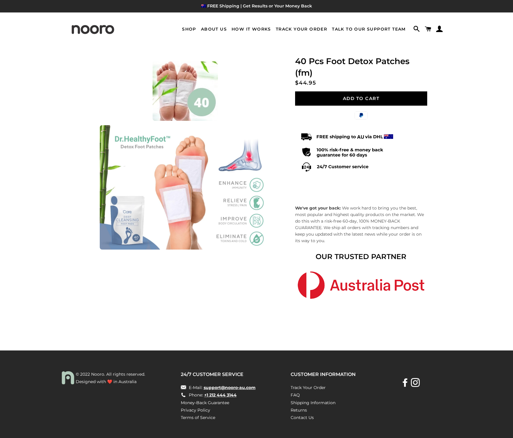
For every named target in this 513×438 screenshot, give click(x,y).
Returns (299, 410)
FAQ (295, 395)
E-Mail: (222, 387)
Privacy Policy (195, 410)
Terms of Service (198, 417)
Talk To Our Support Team (369, 29)
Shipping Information (313, 402)
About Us (214, 29)
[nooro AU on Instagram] (416, 384)
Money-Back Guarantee (205, 402)
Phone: (212, 395)
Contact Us (302, 417)
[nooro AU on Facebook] (406, 384)
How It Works (251, 29)
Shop (189, 29)
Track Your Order (301, 29)
